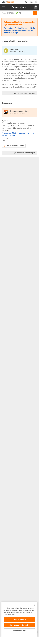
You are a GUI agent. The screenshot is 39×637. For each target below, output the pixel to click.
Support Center (19, 7)
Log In (31, 2)
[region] (19, 619)
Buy (26, 2)
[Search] (35, 7)
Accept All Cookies (19, 619)
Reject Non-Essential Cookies (19, 625)
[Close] (34, 605)
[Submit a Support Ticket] (35, 13)
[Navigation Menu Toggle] (3, 7)
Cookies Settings (19, 631)
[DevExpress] (8, 2)
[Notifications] (36, 2)
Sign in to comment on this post (24, 93)
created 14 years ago (18, 52)
